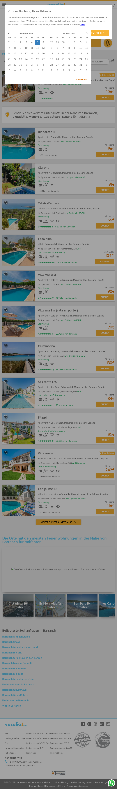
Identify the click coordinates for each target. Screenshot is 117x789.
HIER (82, 24)
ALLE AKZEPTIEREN (95, 33)
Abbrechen (81, 79)
